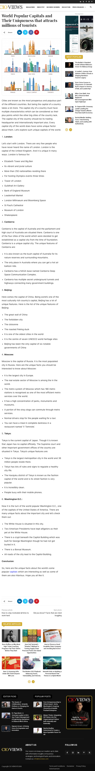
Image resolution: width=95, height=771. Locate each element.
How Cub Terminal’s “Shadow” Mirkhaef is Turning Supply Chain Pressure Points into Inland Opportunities (31, 649)
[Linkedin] (19, 32)
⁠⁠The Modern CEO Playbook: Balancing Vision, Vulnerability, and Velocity (31, 674)
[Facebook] (86, 1)
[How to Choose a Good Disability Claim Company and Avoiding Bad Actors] (52, 635)
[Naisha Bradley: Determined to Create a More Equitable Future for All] (37, 731)
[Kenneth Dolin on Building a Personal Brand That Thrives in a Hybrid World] (52, 662)
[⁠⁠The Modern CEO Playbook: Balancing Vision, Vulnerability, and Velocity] (31, 662)
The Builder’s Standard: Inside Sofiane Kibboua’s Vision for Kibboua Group (83, 65)
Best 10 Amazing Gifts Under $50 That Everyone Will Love (11, 674)
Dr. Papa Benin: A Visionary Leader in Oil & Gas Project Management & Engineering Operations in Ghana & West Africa (20, 717)
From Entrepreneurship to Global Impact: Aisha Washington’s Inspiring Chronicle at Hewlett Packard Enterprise (52, 706)
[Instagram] (89, 1)
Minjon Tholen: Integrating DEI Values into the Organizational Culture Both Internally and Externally (52, 719)
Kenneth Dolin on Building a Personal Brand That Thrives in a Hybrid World (52, 674)
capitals (14, 571)
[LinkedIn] (80, 1)
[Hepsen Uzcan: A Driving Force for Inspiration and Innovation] (6, 729)
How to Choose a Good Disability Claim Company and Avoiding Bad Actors (52, 646)
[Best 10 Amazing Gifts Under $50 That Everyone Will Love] (11, 662)
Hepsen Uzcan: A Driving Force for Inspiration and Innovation (20, 728)
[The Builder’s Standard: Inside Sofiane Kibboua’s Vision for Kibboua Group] (69, 65)
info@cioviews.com (41, 759)
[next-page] (33, 681)
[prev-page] (29, 681)
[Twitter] (83, 1)
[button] (90, 7)
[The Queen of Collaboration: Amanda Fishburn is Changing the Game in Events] (6, 705)
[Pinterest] (91, 1)
